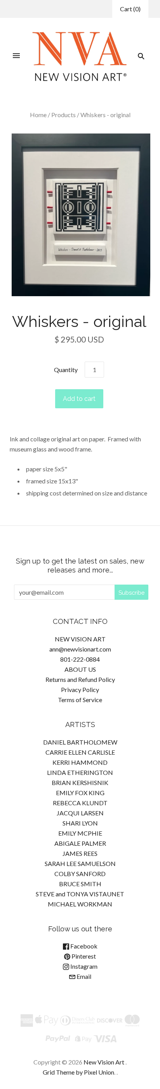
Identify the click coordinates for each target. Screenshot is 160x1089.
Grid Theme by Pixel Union (78, 1072)
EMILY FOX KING (80, 792)
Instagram (83, 966)
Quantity (66, 369)
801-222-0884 (80, 659)
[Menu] (16, 56)
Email (83, 976)
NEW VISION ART (80, 639)
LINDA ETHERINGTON (80, 772)
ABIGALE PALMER (80, 843)
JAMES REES (80, 853)
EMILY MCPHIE (80, 833)
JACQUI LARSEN (80, 813)
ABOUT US (80, 669)
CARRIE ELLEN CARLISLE (80, 752)
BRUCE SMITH (80, 883)
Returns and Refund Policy (80, 679)
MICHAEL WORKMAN (80, 904)
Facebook (83, 946)
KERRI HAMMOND (80, 762)
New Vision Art (103, 1062)
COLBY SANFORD (80, 873)
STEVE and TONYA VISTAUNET (80, 894)
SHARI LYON (80, 823)
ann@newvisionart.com (80, 649)
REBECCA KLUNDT (80, 802)
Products (63, 114)
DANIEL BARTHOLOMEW (80, 742)
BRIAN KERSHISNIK (80, 782)
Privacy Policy (80, 689)
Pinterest (83, 956)
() (130, 8)
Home (38, 114)
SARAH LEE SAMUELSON (80, 863)
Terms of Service (80, 699)
